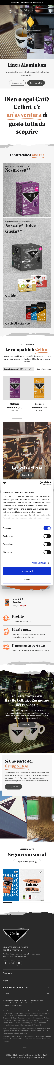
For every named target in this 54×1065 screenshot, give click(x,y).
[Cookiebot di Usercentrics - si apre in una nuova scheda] (39, 483)
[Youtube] (19, 963)
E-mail (6, 994)
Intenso (15, 404)
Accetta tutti (27, 571)
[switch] (47, 536)
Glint (42, 1057)
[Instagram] (12, 963)
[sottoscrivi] (48, 993)
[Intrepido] (39, 388)
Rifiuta (27, 580)
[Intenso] (15, 388)
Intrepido (39, 404)
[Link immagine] (27, 190)
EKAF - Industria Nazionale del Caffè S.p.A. (30, 1055)
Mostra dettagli (39, 563)
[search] (10, 11)
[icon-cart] (48, 11)
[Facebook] (5, 963)
